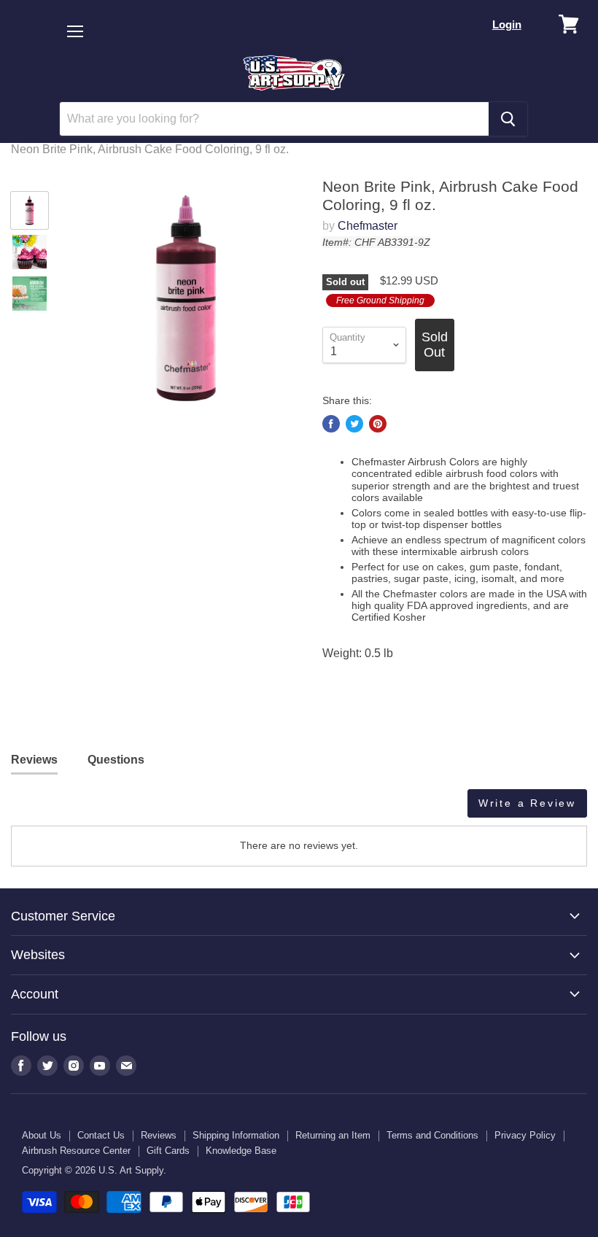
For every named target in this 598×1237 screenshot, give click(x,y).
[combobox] (274, 119)
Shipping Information (236, 1135)
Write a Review (527, 803)
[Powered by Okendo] (76, 809)
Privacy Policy (525, 1135)
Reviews (158, 1135)
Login (506, 24)
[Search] (508, 119)
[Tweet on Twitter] (354, 424)
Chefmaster (367, 226)
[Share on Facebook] (331, 424)
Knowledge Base (241, 1150)
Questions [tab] (116, 759)
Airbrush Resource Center (76, 1150)
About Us (41, 1135)
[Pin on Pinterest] (378, 424)
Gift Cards (168, 1150)
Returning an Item (332, 1135)
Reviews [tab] (34, 759)
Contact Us (101, 1135)
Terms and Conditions (432, 1135)
